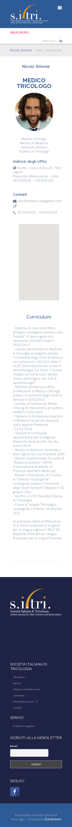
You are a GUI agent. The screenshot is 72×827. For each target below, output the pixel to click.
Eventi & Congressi (24, 726)
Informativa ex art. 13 (25, 701)
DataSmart (53, 819)
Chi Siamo (19, 677)
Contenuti (19, 695)
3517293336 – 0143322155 (37, 212)
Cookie (17, 707)
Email (13, 746)
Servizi (17, 683)
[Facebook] (14, 791)
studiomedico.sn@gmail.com (40, 201)
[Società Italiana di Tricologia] (29, 13)
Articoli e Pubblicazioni (27, 689)
